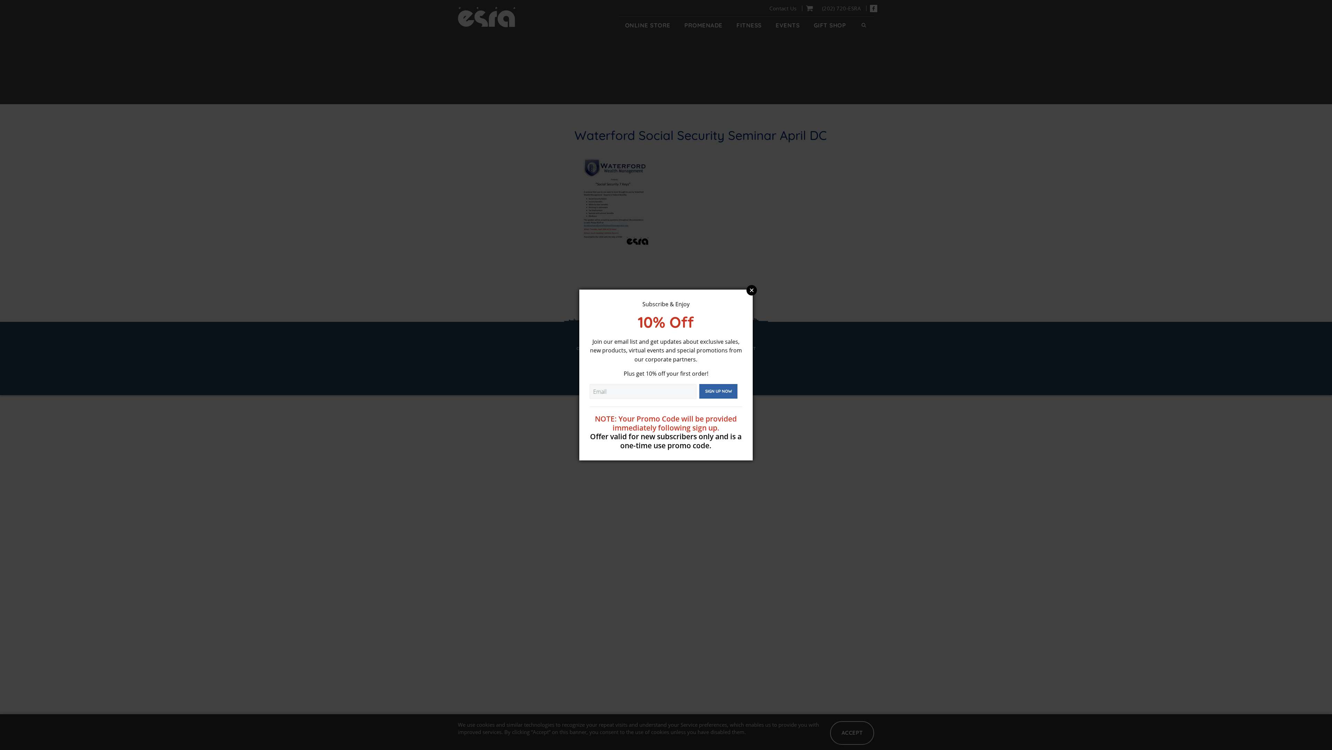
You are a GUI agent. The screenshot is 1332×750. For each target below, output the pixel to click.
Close (751, 290)
